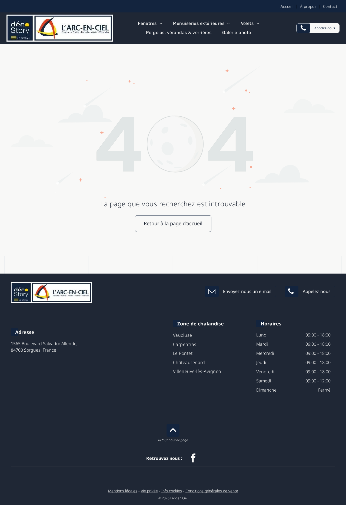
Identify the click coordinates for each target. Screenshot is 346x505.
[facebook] (193, 458)
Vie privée (149, 490)
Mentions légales (122, 490)
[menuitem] (288, 6)
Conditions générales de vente (211, 490)
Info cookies (171, 490)
